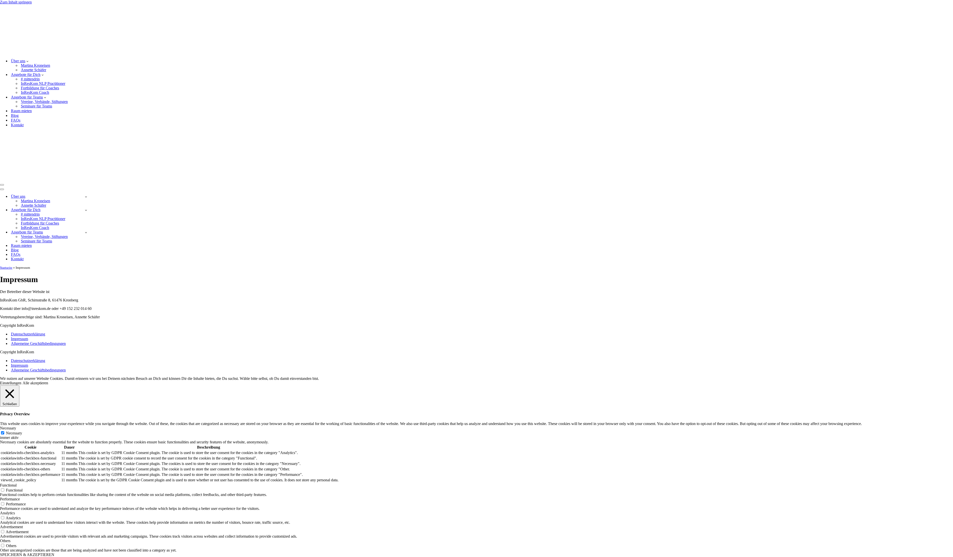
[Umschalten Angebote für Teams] (86, 232)
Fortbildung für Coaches (40, 88)
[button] (27, 61)
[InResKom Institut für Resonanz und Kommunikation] (25, 52)
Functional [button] (8, 485)
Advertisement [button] (11, 527)
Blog (15, 115)
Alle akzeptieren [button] (35, 383)
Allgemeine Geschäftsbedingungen (38, 343)
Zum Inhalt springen (16, 2)
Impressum (19, 339)
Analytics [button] (7, 513)
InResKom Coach (35, 92)
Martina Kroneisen (35, 65)
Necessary (14, 433)
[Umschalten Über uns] (86, 197)
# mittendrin (30, 79)
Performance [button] (10, 499)
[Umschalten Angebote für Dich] (86, 210)
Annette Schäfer (33, 70)
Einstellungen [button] (10, 383)
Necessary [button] (8, 428)
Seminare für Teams (36, 106)
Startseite (6, 267)
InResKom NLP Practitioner (43, 83)
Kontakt (17, 125)
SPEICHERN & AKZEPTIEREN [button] (27, 555)
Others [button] (5, 541)
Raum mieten (21, 111)
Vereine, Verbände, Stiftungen (44, 101)
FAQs (15, 120)
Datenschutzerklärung (28, 334)
